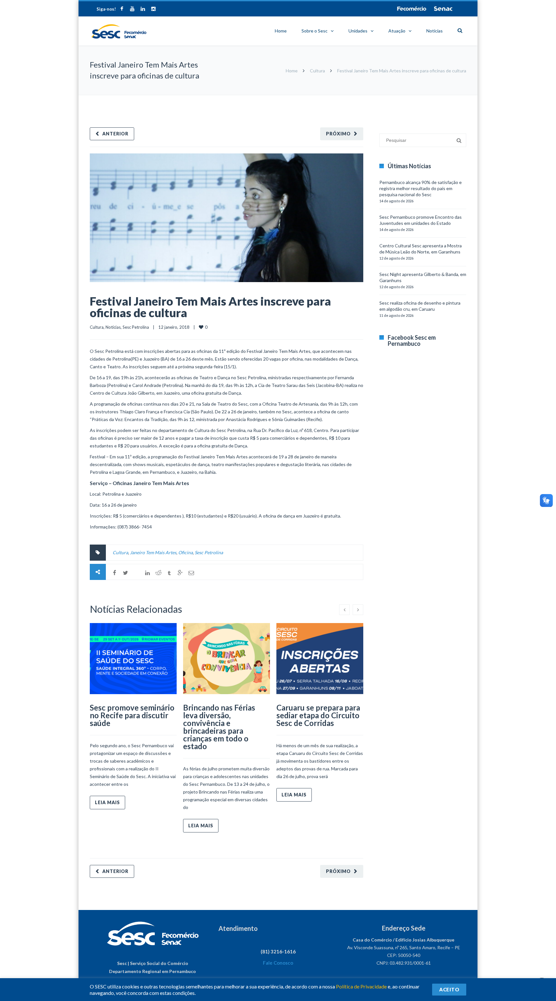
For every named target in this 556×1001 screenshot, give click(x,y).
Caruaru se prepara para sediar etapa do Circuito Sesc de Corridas (318, 715)
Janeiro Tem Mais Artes (153, 552)
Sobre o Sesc (314, 30)
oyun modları (439, 98)
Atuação (396, 30)
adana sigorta (412, 98)
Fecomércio (411, 9)
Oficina (185, 552)
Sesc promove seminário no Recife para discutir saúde (132, 715)
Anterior (115, 133)
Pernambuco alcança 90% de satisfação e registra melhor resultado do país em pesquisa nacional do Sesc (420, 188)
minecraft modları (380, 98)
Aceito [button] (449, 989)
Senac (443, 9)
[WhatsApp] (136, 572)
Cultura (317, 70)
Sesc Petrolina (136, 327)
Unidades (357, 30)
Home (281, 30)
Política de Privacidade (361, 986)
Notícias (434, 30)
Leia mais (107, 802)
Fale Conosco (278, 963)
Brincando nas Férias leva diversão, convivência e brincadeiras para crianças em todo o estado (219, 727)
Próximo (338, 133)
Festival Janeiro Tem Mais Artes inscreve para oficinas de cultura (210, 307)
